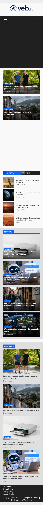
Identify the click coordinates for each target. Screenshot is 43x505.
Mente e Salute (9, 83)
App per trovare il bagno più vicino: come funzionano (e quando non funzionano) (20, 304)
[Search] (38, 19)
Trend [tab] (28, 173)
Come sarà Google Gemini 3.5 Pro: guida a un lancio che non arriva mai (20, 279)
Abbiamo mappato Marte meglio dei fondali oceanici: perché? (8, 220)
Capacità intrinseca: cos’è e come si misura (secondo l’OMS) (21, 361)
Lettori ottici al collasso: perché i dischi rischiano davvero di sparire (19, 253)
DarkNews (15, 500)
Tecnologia (8, 249)
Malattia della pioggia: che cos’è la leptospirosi (21, 396)
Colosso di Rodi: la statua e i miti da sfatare (8, 182)
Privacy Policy (8, 491)
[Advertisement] (21, 45)
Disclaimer (7, 486)
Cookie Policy (8, 489)
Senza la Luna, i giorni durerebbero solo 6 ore (8, 195)
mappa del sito (8, 494)
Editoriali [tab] (10, 173)
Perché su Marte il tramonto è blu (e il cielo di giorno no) (8, 207)
